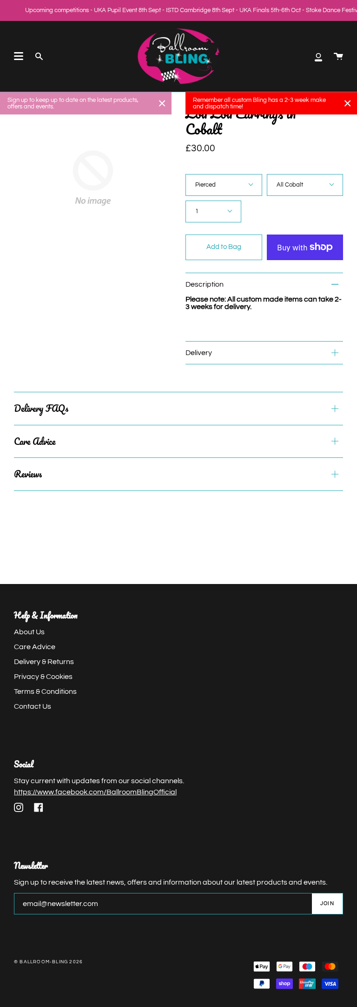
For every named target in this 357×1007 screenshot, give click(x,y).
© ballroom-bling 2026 (48, 962)
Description (204, 284)
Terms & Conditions (45, 691)
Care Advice (34, 441)
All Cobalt (290, 184)
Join (327, 903)
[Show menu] (18, 56)
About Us (29, 632)
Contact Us (32, 706)
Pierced (205, 184)
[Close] (162, 103)
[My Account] (318, 56)
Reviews (28, 474)
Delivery (198, 352)
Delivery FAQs (41, 408)
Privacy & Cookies (43, 676)
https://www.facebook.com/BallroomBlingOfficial (95, 792)
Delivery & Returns (44, 661)
